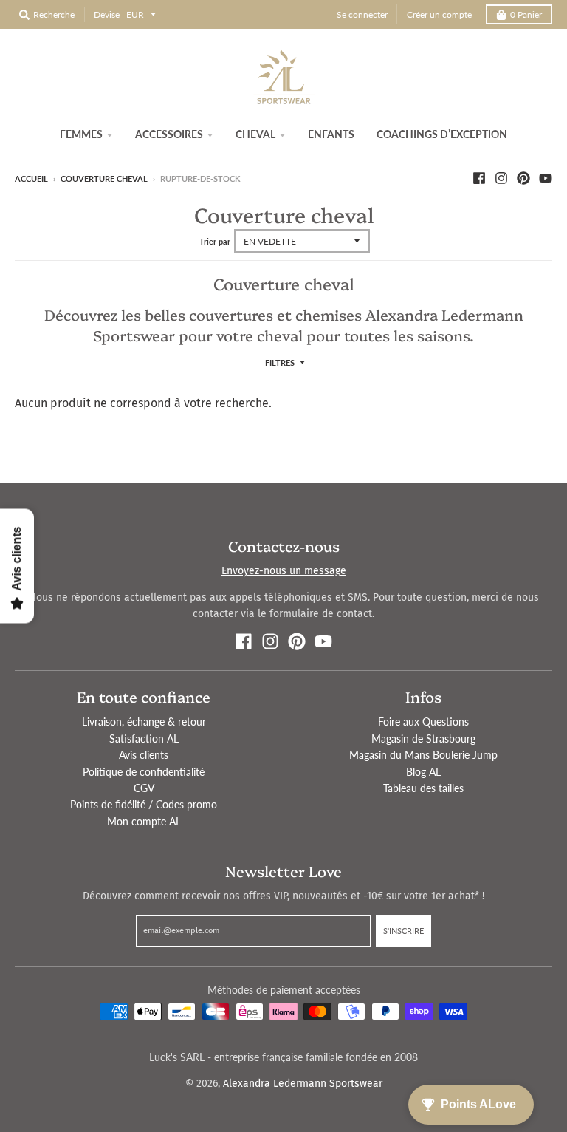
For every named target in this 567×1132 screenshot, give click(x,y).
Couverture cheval (104, 178)
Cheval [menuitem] (255, 134)
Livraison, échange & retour (144, 721)
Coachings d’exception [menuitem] (442, 134)
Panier (526, 14)
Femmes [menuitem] (81, 134)
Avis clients (143, 755)
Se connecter (362, 14)
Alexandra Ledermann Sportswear (302, 1083)
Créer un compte (439, 14)
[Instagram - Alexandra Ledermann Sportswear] (501, 178)
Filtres (280, 362)
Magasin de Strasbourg (423, 738)
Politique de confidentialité (144, 772)
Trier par (214, 241)
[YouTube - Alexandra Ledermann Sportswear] (545, 178)
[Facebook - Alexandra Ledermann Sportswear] (479, 178)
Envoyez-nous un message (283, 571)
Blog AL (423, 772)
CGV (144, 788)
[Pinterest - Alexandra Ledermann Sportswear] (523, 178)
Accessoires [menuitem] (169, 134)
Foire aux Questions (423, 721)
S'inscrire (403, 930)
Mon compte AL (144, 821)
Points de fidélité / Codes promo (143, 804)
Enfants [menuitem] (331, 134)
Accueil (31, 178)
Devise (107, 14)
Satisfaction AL (144, 738)
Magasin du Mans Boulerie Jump (423, 755)
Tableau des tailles (423, 788)
